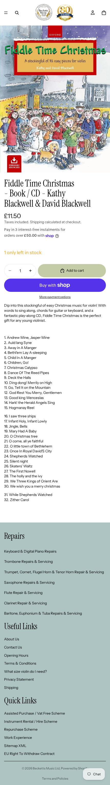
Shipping (11, 687)
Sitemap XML (15, 745)
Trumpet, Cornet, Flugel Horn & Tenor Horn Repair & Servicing (54, 572)
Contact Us (13, 647)
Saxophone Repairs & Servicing (29, 582)
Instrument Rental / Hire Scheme (30, 721)
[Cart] (103, 12)
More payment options (55, 297)
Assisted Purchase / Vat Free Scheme (34, 713)
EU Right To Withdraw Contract (29, 753)
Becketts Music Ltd (46, 768)
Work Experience (18, 737)
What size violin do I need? (25, 671)
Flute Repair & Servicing (23, 592)
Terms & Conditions (20, 663)
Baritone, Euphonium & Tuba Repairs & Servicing (43, 613)
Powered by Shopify (75, 768)
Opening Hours (16, 655)
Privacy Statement (19, 679)
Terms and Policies (55, 778)
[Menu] (6, 13)
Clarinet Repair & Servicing (25, 603)
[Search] (17, 12)
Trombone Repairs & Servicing (28, 561)
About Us (11, 639)
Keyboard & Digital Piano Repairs (30, 551)
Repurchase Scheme (21, 729)
